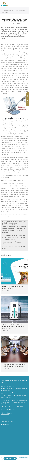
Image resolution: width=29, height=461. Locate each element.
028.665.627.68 (10, 458)
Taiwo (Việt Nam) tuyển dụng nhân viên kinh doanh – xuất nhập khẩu (13, 365)
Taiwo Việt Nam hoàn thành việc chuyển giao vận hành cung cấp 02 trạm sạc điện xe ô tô (13, 326)
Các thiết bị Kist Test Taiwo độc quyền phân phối (12, 287)
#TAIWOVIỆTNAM (20, 247)
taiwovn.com (6, 244)
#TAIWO (4, 248)
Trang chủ (5, 9)
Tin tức (11, 9)
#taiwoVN (12, 247)
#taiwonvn (5, 247)
